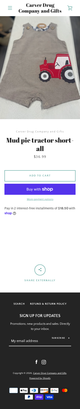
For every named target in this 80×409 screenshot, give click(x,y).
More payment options (40, 199)
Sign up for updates (40, 316)
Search (19, 303)
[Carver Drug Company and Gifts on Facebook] (36, 362)
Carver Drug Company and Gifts (40, 8)
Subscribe (58, 338)
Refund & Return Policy (48, 303)
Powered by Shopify (40, 378)
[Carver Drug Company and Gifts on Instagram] (44, 362)
